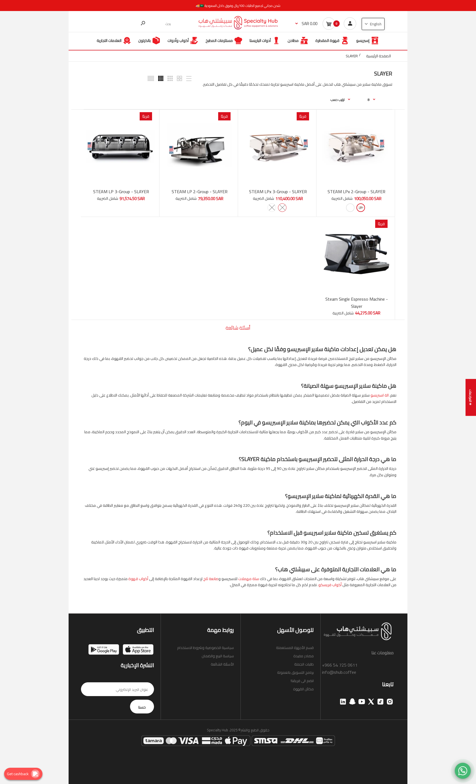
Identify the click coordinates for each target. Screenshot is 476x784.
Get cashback (18, 773)
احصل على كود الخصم (238, 421)
